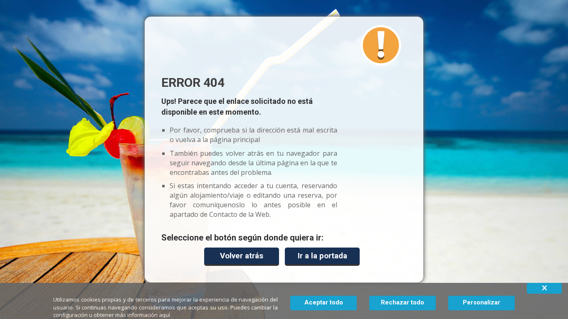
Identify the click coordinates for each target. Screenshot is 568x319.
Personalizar (481, 302)
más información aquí (142, 315)
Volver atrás (241, 255)
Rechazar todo (402, 302)
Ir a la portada (322, 255)
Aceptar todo (323, 302)
